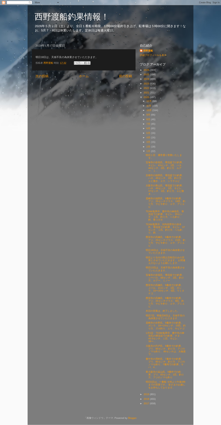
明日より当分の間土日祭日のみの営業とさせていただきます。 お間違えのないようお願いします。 (165, 260)
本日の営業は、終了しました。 (163, 311)
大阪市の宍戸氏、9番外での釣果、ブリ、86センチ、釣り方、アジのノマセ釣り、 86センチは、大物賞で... (166, 350)
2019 (147, 394)
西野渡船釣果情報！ (72, 16)
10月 (149, 110)
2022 (147, 88)
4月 (148, 137)
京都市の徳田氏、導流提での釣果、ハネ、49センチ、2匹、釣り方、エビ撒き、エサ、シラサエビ (165, 178)
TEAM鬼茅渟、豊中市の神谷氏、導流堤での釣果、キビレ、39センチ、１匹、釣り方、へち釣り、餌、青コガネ (165, 215)
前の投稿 (125, 76)
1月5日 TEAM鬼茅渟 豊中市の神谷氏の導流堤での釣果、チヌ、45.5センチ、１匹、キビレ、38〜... (165, 337)
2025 (147, 74)
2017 (147, 403)
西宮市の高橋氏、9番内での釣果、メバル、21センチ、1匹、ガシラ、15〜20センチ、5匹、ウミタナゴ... (165, 289)
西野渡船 (148, 50)
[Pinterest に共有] (88, 63)
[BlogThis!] (79, 63)
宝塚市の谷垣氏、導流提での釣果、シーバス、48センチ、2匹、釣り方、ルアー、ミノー (165, 278)
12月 (149, 101)
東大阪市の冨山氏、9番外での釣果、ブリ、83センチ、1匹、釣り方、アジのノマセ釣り (165, 375)
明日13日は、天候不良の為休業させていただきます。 (165, 269)
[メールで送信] (75, 63)
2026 (147, 70)
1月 (148, 151)
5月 (148, 133)
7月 (148, 124)
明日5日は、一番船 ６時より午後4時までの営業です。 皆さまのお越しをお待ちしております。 (165, 385)
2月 (148, 146)
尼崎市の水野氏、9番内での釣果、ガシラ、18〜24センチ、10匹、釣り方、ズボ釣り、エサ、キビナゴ (166, 326)
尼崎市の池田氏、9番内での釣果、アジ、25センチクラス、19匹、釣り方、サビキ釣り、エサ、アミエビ (165, 202)
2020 (147, 97)
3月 (148, 142)
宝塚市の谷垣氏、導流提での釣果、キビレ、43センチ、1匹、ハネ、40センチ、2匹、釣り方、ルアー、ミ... (165, 166)
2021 (147, 92)
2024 (147, 79)
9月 (148, 114)
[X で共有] (82, 63)
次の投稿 (42, 76)
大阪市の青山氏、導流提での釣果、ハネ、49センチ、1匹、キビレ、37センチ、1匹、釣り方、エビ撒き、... (165, 189)
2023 (147, 83)
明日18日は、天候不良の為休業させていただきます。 (165, 251)
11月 (149, 105)
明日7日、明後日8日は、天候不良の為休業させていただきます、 (165, 317)
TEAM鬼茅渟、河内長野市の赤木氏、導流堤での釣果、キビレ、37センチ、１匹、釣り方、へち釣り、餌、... (165, 228)
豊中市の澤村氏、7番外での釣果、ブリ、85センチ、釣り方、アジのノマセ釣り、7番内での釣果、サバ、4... (165, 363)
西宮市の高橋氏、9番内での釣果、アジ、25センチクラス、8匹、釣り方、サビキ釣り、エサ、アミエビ (165, 302)
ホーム (84, 76)
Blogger (132, 418)
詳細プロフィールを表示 (153, 55)
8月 (148, 119)
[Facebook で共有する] (85, 63)
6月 (148, 128)
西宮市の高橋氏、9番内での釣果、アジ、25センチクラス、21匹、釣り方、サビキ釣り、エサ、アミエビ (165, 241)
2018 (147, 399)
